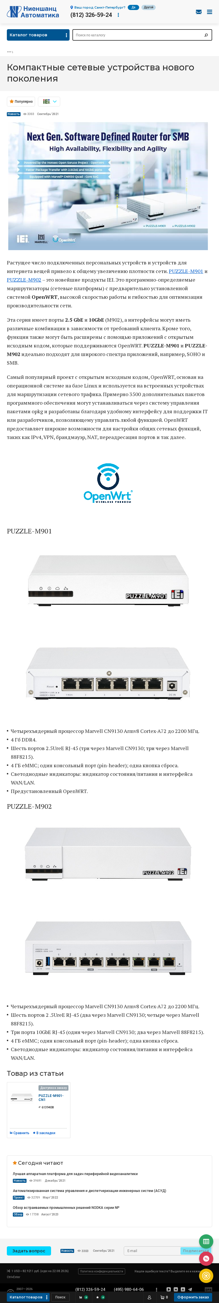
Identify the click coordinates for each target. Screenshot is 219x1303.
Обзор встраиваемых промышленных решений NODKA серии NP (66, 1208)
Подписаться (196, 1251)
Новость (14, 114)
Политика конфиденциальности (101, 1271)
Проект (19, 1197)
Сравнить (21, 1133)
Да (133, 7)
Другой (148, 7)
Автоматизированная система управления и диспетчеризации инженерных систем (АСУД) (89, 1191)
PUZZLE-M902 (24, 279)
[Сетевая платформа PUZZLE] (108, 248)
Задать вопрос (29, 1250)
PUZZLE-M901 (186, 271)
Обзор (18, 1214)
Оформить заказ (193, 1297)
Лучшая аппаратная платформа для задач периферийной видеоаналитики (75, 1174)
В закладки (45, 1133)
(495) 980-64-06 (129, 1289)
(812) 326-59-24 (91, 14)
